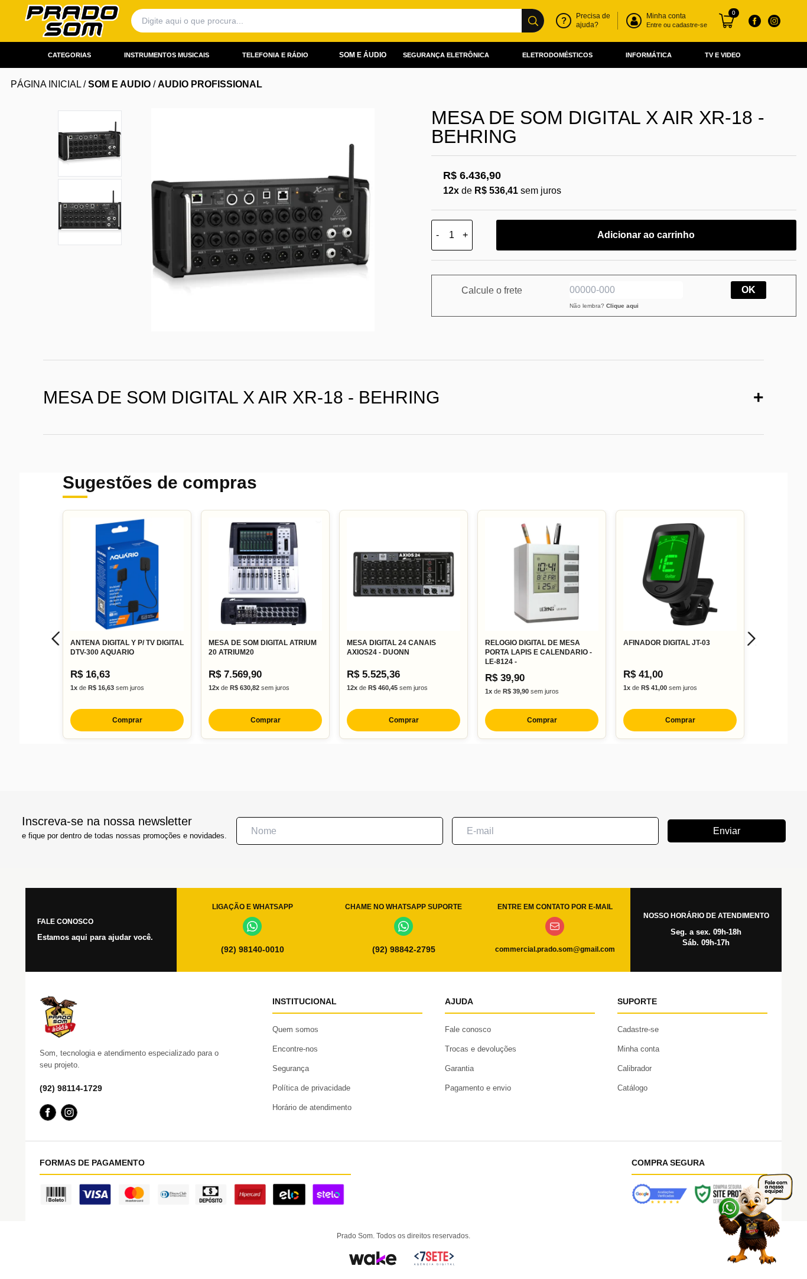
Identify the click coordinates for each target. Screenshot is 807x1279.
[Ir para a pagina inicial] (72, 21)
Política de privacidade (311, 1087)
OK (748, 290)
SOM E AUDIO (119, 84)
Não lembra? (604, 305)
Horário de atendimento (312, 1107)
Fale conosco (468, 1029)
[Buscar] (533, 20)
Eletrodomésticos (557, 54)
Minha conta (638, 1048)
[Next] (751, 638)
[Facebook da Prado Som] (754, 20)
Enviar (726, 831)
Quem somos (295, 1029)
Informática (649, 54)
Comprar (127, 720)
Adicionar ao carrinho (646, 235)
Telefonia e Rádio (275, 54)
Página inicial (46, 84)
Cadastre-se (638, 1029)
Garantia (459, 1068)
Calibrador (634, 1068)
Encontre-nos (295, 1048)
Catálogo (632, 1087)
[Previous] (55, 638)
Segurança (290, 1068)
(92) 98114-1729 (71, 1088)
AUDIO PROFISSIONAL (210, 84)
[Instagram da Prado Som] (774, 20)
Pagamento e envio (478, 1087)
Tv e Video (723, 54)
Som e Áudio (362, 55)
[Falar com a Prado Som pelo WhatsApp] (755, 1219)
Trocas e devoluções (480, 1048)
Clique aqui (622, 305)
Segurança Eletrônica (446, 54)
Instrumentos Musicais (166, 54)
